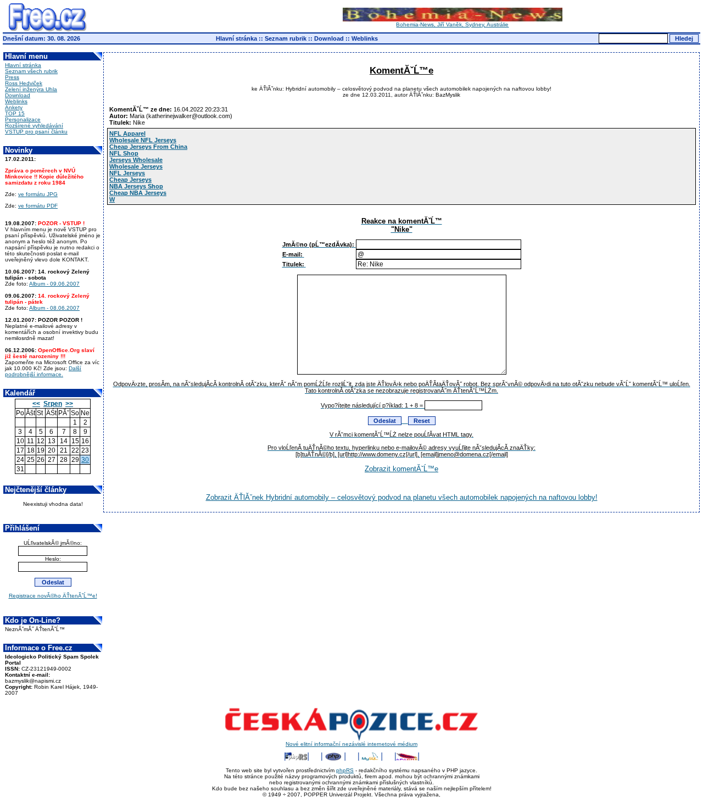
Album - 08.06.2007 (54, 308)
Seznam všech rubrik (31, 71)
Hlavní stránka (236, 38)
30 (85, 460)
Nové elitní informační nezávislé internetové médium (351, 744)
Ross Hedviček (23, 83)
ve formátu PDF (38, 206)
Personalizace (23, 119)
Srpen (52, 404)
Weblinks (365, 38)
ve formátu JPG (38, 194)
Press (12, 77)
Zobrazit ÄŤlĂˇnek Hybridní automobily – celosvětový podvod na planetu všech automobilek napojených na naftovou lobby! (402, 497)
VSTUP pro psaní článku (36, 132)
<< (36, 404)
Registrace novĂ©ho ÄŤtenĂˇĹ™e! (53, 596)
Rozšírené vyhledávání (34, 125)
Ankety (14, 107)
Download (329, 38)
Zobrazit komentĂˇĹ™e (401, 469)
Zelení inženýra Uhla (31, 89)
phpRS (345, 770)
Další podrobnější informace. (43, 371)
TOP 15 (15, 113)
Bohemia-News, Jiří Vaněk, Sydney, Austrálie (452, 24)
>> (69, 404)
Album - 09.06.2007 (54, 284)
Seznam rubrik (285, 38)
